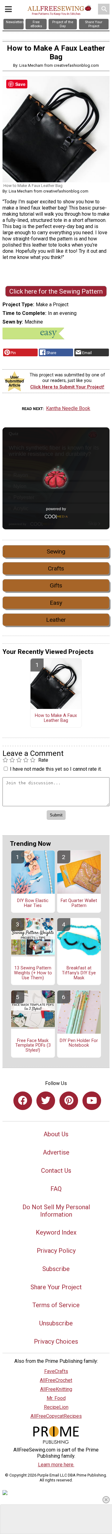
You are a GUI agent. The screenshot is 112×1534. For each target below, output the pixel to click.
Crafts (56, 568)
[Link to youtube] (91, 1100)
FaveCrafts (56, 1371)
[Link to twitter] (45, 1100)
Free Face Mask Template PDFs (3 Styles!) (33, 1045)
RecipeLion (56, 1407)
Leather (56, 619)
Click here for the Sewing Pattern (56, 291)
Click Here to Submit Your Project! (67, 387)
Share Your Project (56, 1287)
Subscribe (56, 1269)
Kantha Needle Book (68, 408)
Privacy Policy (56, 1250)
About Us (56, 1134)
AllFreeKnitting (56, 1389)
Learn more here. (56, 1465)
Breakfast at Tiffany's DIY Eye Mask (79, 973)
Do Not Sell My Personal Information (56, 1210)
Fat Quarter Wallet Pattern (79, 903)
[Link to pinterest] (68, 1100)
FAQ (56, 1189)
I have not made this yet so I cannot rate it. (56, 769)
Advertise (56, 1152)
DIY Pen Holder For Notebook (79, 1043)
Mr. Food (56, 1398)
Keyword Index (56, 1232)
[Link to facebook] (22, 1100)
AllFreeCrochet (56, 1380)
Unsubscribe (56, 1323)
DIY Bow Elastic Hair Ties (33, 903)
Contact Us (56, 1170)
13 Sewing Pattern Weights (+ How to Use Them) (33, 973)
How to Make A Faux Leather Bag (56, 718)
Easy (56, 602)
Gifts (56, 585)
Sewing (56, 551)
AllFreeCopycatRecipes (56, 1416)
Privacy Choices (56, 1341)
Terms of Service (56, 1305)
